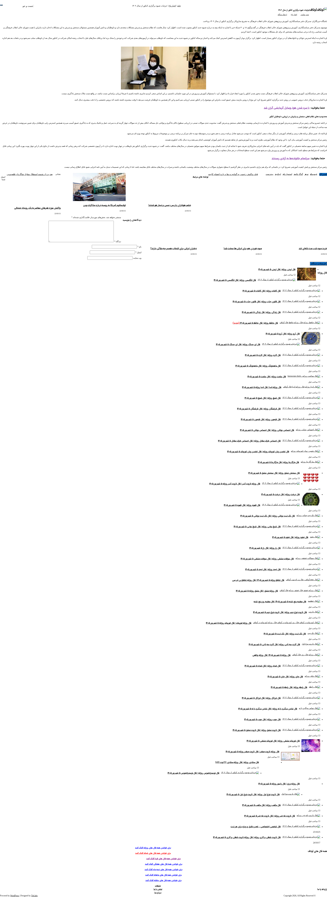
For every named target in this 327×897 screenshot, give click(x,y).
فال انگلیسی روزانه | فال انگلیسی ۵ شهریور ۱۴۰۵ (235, 280)
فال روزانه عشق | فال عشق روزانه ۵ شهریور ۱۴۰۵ (257, 591)
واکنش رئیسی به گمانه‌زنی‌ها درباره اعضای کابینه (233, 174)
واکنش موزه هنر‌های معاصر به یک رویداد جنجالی (37, 208)
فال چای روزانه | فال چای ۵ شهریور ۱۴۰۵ (285, 677)
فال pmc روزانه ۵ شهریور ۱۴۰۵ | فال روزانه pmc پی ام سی (258, 580)
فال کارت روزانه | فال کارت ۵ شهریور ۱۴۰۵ (263, 355)
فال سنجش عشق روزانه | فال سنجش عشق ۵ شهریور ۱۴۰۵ (274, 473)
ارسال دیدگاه (282, 14)
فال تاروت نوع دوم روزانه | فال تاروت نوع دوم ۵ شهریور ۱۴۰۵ (280, 612)
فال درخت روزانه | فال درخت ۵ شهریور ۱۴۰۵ (280, 494)
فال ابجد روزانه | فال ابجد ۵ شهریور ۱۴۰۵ (263, 569)
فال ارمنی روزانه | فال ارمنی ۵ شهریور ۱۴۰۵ (276, 269)
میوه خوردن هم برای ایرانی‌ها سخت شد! (243, 249)
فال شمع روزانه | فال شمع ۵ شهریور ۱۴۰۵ (263, 398)
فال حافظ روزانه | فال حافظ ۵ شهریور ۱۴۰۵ (255, 323)
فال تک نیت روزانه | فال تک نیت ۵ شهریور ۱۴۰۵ (285, 634)
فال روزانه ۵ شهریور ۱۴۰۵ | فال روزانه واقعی (271, 655)
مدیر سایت (304, 14)
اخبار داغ (172, 6)
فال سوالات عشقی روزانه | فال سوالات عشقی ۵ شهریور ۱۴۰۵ (267, 559)
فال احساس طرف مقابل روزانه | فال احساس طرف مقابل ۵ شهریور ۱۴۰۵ (249, 441)
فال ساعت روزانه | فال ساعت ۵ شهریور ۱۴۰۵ (266, 377)
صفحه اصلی (304, 6)
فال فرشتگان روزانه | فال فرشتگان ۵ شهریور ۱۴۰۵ (259, 409)
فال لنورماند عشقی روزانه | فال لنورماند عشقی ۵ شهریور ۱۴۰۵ (273, 741)
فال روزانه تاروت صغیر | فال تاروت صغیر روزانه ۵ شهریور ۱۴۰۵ (252, 752)
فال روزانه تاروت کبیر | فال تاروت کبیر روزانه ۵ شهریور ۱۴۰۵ (234, 484)
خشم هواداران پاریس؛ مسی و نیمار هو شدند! (169, 205)
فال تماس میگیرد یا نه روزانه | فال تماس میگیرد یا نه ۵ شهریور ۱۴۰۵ (267, 709)
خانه (179, 6)
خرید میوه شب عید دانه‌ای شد (313, 249)
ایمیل (138, 252)
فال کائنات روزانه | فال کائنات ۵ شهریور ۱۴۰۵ (262, 291)
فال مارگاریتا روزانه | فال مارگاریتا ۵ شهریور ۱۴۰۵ (278, 462)
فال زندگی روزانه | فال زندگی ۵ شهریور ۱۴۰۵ (261, 312)
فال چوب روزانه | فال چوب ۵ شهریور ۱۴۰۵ (262, 719)
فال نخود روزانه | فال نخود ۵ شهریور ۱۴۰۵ (290, 537)
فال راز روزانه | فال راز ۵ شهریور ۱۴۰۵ (265, 548)
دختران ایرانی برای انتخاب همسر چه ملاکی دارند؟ (173, 249)
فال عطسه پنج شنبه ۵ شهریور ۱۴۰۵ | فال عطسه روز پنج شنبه (280, 602)
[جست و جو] (1, 5)
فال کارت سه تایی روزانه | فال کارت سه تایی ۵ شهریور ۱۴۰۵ (274, 644)
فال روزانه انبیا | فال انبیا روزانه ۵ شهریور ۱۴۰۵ (261, 387)
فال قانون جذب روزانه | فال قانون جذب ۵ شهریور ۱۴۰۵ (257, 302)
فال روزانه (272, 6)
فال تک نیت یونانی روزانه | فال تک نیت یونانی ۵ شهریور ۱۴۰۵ (267, 516)
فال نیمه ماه (239, 6)
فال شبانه (264, 6)
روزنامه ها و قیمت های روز (288, 6)
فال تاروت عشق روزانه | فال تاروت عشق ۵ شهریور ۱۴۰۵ (257, 730)
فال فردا (257, 6)
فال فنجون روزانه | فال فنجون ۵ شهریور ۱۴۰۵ (261, 419)
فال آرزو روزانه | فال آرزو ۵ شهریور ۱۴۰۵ (283, 334)
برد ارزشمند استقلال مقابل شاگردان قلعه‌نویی (30, 174)
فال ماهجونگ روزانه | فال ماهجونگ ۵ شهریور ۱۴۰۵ (258, 366)
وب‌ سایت (137, 258)
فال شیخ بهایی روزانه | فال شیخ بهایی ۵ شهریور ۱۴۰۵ (257, 527)
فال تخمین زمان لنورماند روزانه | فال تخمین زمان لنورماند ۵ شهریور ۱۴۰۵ (258, 452)
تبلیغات (213, 6)
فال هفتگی (249, 6)
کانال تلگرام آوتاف (188, 6)
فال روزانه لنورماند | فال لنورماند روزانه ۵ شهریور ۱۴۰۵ (228, 623)
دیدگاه (117, 241)
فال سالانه (220, 6)
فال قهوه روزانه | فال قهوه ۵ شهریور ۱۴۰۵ (242, 505)
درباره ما (198, 6)
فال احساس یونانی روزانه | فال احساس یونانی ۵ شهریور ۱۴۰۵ (267, 430)
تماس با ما (206, 6)
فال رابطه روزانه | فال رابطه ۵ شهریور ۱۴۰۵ (289, 687)
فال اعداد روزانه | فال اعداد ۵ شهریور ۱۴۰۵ (263, 666)
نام (139, 247)
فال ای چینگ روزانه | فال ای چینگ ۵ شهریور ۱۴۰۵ (238, 344)
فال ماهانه (229, 6)
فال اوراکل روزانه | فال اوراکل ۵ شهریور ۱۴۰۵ (261, 698)
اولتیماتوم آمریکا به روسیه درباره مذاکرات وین (104, 205)
